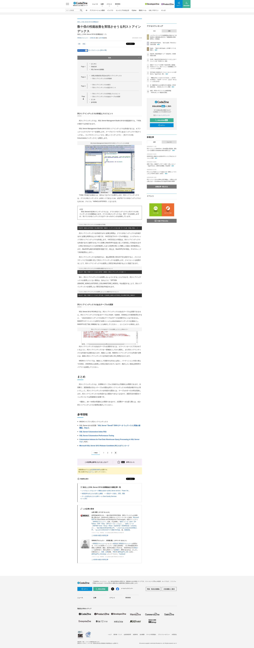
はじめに (94, 64)
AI (86, 10)
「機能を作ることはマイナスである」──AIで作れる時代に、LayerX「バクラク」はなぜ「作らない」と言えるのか (163, 79)
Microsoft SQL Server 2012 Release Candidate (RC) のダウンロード (104, 445)
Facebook (122, 554)
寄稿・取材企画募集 (153, 589)
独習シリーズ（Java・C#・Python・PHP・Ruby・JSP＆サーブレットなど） (114, 522)
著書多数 (127, 530)
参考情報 (94, 102)
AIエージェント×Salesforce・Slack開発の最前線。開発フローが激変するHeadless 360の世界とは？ (161, 149)
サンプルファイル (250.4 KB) (97, 50)
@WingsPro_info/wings (99, 554)
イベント (109, 4)
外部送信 (174, 634)
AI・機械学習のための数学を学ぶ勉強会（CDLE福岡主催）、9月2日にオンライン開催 (163, 86)
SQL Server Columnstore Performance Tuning (96, 435)
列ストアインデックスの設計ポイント (104, 87)
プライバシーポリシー (164, 634)
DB (79, 44)
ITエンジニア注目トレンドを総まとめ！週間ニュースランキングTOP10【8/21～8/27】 (161, 172)
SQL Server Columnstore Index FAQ (92, 431)
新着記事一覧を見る (161, 186)
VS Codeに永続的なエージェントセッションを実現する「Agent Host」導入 (163, 73)
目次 (109, 58)
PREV (96, 453)
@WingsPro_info (123, 552)
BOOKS (117, 4)
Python (134, 10)
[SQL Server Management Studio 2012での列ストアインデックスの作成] (109, 169)
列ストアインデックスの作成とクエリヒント (106, 94)
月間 (169, 31)
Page (83, 66)
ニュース (95, 4)
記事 (102, 4)
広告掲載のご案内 (169, 589)
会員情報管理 (127, 634)
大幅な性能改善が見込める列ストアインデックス (106, 76)
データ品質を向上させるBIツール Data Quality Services (99, 496)
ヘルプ (110, 634)
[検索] (81, 10)
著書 (102, 552)
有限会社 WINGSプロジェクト (122, 543)
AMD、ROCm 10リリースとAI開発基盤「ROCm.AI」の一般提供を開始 (160, 91)
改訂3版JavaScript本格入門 (105, 528)
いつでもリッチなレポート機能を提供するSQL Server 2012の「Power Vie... (105, 491)
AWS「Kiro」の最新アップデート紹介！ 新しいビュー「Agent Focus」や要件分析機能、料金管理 (161, 165)
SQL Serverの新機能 (97, 69)
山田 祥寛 (101, 38)
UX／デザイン (153, 10)
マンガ (163, 10)
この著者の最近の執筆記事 (100, 535)
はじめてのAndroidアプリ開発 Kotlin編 (108, 530)
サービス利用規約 (151, 634)
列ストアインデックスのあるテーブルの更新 (106, 96)
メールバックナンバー (163, 115)
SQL (84, 44)
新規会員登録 (162, 120)
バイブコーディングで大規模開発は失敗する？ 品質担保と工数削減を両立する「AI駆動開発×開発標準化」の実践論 (163, 37)
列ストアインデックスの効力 (101, 85)
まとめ (93, 99)
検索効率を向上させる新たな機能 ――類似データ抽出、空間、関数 (103, 493)
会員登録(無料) (95, 470)
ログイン (91, 472)
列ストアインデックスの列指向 (102, 78)
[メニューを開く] (67, 4)
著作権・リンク (118, 634)
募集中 (117, 550)
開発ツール (142, 10)
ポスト (131, 43)
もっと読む (83, 498)
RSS (114, 552)
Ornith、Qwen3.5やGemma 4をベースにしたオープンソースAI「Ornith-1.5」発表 (163, 60)
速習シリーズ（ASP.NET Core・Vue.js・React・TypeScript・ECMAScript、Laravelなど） (114, 526)
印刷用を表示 (84, 479)
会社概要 (142, 634)
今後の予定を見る (162, 221)
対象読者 (94, 66)
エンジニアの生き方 (122, 10)
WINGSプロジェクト (99, 521)
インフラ (110, 10)
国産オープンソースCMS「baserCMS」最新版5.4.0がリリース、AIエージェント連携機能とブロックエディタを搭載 (163, 66)
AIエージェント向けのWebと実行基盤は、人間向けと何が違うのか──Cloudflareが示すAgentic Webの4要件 (162, 180)
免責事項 (135, 634)
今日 (154, 31)
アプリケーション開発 (97, 10)
